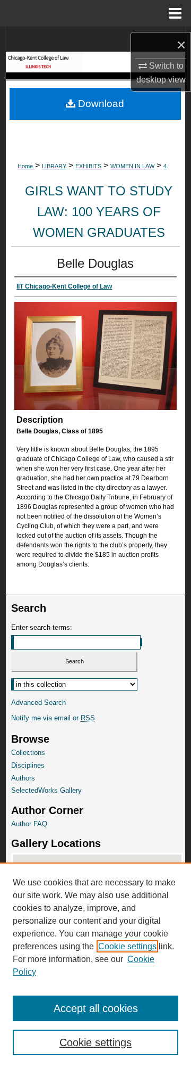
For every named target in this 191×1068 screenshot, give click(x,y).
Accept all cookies (96, 1008)
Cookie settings (127, 946)
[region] (95, 965)
